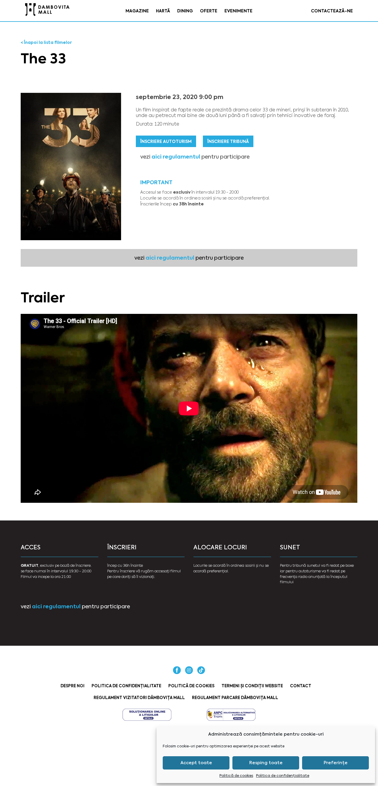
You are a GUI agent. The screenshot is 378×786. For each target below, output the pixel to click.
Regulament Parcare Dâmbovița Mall (235, 698)
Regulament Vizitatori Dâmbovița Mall (139, 698)
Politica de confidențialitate (282, 775)
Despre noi (72, 686)
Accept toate (196, 763)
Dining (185, 11)
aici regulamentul (175, 156)
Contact (300, 686)
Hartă (163, 11)
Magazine (137, 11)
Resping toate (266, 763)
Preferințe (336, 763)
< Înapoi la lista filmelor (46, 42)
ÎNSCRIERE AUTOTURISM (166, 141)
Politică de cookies (236, 775)
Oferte (208, 11)
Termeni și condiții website (252, 686)
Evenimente (238, 11)
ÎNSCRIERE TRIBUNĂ (228, 141)
